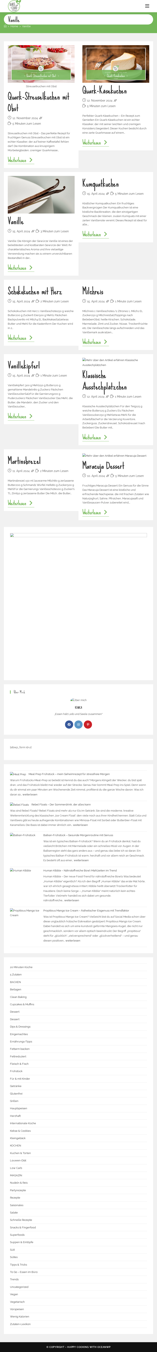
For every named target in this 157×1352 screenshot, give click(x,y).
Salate (14, 1212)
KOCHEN (15, 1145)
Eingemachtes (19, 1034)
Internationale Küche (23, 1123)
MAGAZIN (16, 1175)
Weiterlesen (21, 160)
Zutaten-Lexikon (20, 1324)
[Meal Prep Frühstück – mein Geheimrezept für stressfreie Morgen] (18, 774)
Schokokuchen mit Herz (35, 291)
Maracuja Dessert (103, 466)
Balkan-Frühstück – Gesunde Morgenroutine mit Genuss (78, 835)
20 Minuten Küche (21, 967)
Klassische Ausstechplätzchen (104, 381)
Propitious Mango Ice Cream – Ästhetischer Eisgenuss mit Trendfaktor (86, 910)
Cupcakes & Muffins (22, 1004)
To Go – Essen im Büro (24, 1272)
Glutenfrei (16, 1093)
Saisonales (16, 1205)
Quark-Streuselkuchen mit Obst (38, 102)
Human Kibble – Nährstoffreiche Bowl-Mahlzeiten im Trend (80, 870)
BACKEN (15, 982)
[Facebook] (69, 724)
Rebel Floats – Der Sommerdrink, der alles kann (61, 804)
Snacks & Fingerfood (23, 1227)
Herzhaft (15, 1115)
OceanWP (104, 1347)
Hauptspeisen (18, 1108)
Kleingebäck (18, 1138)
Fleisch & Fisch (19, 1063)
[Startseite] (5, 26)
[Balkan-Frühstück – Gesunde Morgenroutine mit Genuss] (25, 848)
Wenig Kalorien (19, 1316)
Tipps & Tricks (18, 1264)
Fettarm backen (20, 1048)
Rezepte (15, 1197)
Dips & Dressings (20, 1026)
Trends (14, 1279)
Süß (12, 1249)
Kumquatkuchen (100, 184)
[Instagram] (78, 724)
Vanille (26, 26)
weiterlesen (29, 794)
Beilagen (15, 989)
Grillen (14, 1101)
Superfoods (17, 1234)
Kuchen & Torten (20, 1153)
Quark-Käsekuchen (104, 90)
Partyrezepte (18, 1190)
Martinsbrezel (24, 461)
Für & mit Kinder (20, 1078)
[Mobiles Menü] (147, 6)
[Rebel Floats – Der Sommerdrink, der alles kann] (19, 804)
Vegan (14, 1294)
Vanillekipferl (24, 365)
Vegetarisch (17, 1301)
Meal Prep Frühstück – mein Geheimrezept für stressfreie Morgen (69, 774)
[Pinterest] (88, 724)
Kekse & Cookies (20, 1130)
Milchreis (92, 291)
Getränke (15, 1086)
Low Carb (16, 1168)
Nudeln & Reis (19, 1182)
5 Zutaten (16, 974)
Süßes (14, 1257)
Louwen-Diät (18, 1160)
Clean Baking (18, 997)
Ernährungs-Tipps (21, 1041)
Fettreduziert (18, 1056)
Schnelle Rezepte (21, 1219)
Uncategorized (19, 1286)
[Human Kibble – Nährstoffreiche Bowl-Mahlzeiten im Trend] (25, 883)
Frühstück (16, 1071)
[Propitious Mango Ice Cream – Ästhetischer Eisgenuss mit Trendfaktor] (25, 923)
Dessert (14, 1011)
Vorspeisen (17, 1309)
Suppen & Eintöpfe (21, 1242)
